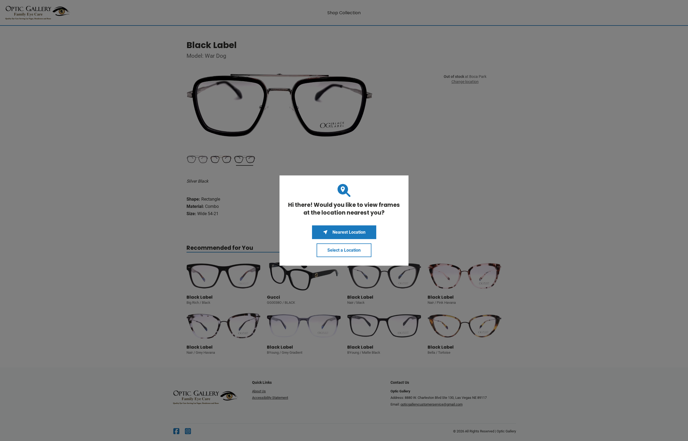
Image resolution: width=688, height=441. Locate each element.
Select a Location (344, 250)
